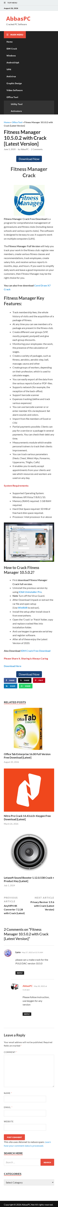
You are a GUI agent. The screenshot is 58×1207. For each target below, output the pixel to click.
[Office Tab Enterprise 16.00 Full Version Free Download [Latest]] (29, 729)
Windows (11, 55)
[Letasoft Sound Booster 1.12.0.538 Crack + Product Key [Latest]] (29, 852)
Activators (16, 111)
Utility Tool (16, 104)
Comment (10, 1052)
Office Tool (12, 97)
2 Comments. (37, 149)
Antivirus (11, 76)
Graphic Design (14, 83)
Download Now (29, 159)
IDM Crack (11, 48)
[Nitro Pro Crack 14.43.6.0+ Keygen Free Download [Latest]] (29, 791)
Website (9, 1121)
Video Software (14, 90)
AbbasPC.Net (28, 1204)
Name (8, 1093)
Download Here (12, 666)
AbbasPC (18, 18)
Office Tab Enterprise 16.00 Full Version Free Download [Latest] (27, 755)
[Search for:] (29, 1162)
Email (8, 1107)
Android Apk (12, 62)
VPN (8, 69)
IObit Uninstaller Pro (30, 591)
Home (9, 41)
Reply (20, 973)
